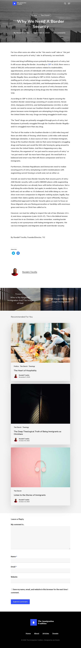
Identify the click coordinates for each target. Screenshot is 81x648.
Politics (34, 15)
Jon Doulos (56, 640)
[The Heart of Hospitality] (40, 352)
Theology (32, 366)
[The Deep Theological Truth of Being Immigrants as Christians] (40, 414)
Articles (46, 634)
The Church (45, 15)
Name (14, 557)
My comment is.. (17, 524)
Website (14, 577)
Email (14, 567)
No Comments (59, 33)
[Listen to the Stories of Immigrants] (40, 476)
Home (28, 634)
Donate (55, 634)
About (36, 634)
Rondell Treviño (22, 33)
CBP (50, 64)
